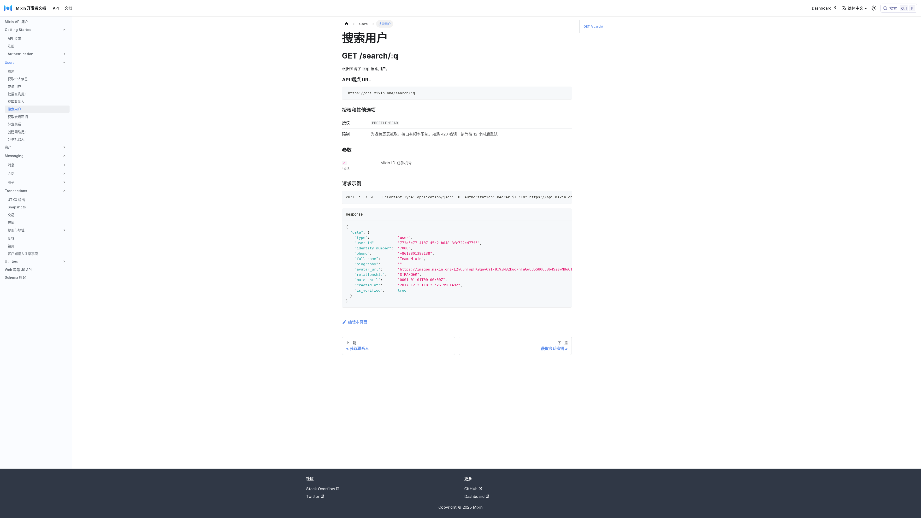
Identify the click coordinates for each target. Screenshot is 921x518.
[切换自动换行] (557, 197)
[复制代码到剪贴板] (566, 92)
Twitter (312, 496)
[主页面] (346, 24)
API (56, 8)
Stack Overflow (320, 488)
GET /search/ (593, 26)
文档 (68, 8)
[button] (36, 30)
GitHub (471, 488)
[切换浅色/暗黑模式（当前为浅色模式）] (874, 8)
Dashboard (822, 8)
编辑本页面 (357, 322)
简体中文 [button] (855, 8)
